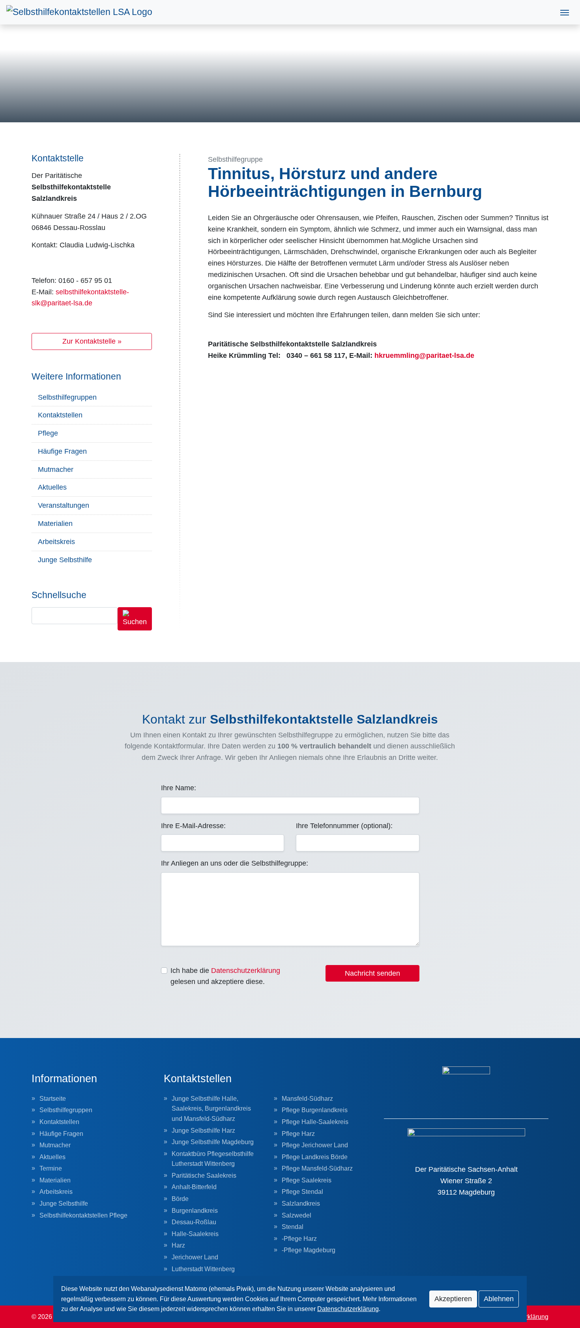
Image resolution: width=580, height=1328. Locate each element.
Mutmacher (55, 469)
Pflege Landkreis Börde (315, 1157)
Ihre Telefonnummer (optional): (344, 826)
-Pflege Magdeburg (308, 1250)
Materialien (55, 523)
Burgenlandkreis (195, 1210)
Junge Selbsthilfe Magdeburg (213, 1142)
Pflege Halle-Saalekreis (315, 1122)
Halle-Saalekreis (195, 1234)
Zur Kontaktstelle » (92, 341)
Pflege (48, 433)
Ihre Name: (178, 788)
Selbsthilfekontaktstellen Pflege (83, 1215)
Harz (178, 1245)
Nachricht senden (372, 973)
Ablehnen (499, 1299)
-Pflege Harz (299, 1238)
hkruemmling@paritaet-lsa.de (424, 355)
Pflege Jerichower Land (315, 1145)
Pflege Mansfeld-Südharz (317, 1168)
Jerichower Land (195, 1257)
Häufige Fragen (62, 451)
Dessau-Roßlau (194, 1222)
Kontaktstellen (60, 415)
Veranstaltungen (63, 505)
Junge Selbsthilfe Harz (203, 1130)
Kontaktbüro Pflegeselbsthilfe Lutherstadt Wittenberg (213, 1158)
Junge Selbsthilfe (65, 560)
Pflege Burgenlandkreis (315, 1110)
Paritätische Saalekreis (204, 1175)
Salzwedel (296, 1215)
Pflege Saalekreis (306, 1180)
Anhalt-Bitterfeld (194, 1187)
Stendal (292, 1226)
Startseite (52, 1098)
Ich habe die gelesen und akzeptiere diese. (225, 976)
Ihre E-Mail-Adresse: (193, 826)
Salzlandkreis (301, 1203)
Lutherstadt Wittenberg (203, 1269)
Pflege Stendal (302, 1191)
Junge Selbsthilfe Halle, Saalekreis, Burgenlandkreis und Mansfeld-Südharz (211, 1108)
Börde (180, 1198)
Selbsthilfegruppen (67, 397)
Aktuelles (52, 487)
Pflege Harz (298, 1133)
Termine (50, 1168)
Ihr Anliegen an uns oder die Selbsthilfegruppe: (234, 863)
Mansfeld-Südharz (307, 1098)
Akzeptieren (453, 1299)
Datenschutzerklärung (245, 970)
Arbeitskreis (56, 542)
